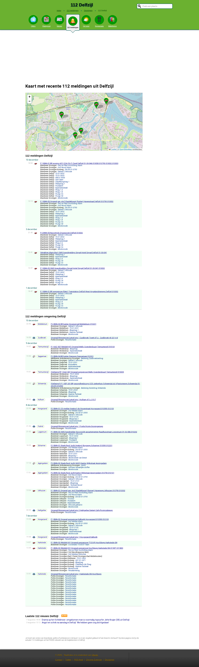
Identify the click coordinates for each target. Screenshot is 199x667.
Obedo (95, 655)
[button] (75, 134)
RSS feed (78, 660)
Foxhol (40, 426)
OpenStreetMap (125, 149)
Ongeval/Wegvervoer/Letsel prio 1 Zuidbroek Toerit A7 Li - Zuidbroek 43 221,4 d (84, 338)
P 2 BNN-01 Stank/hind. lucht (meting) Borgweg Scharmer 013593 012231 (81, 445)
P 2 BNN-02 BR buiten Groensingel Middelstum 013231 (73, 324)
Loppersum (42, 432)
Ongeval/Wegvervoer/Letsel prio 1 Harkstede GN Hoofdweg (76, 574)
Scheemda (42, 384)
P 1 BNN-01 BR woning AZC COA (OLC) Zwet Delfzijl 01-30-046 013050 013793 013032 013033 (79, 163)
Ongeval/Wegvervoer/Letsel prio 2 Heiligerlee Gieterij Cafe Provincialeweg (82, 510)
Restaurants (99, 26)
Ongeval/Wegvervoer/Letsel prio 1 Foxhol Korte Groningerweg (77, 426)
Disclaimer (109, 660)
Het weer (86, 26)
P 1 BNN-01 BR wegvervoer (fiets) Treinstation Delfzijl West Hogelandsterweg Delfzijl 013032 (79, 291)
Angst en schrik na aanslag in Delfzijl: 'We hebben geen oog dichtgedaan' (75, 622)
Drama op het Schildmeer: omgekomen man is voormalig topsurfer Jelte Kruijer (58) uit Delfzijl (85, 620)
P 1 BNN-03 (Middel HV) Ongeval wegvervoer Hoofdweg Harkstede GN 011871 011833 (87, 548)
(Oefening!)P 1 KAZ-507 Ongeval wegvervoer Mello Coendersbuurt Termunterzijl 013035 (87, 372)
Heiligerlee (42, 510)
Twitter (68, 660)
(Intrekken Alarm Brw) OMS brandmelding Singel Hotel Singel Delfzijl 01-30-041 (73, 252)
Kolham (41, 400)
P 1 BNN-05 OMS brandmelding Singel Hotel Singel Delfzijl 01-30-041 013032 (72, 268)
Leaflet (113, 149)
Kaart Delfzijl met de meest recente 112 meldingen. (83, 122)
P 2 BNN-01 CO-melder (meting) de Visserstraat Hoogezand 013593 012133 (82, 409)
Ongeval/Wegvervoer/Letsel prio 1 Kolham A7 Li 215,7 (73, 400)
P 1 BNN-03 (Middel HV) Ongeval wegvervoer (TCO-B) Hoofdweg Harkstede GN (84, 542)
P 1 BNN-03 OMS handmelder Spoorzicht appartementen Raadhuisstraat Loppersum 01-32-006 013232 (94, 432)
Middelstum (42, 324)
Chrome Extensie (94, 660)
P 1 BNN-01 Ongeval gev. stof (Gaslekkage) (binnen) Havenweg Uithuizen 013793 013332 (88, 490)
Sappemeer (42, 356)
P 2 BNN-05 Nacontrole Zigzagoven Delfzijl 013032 (61, 233)
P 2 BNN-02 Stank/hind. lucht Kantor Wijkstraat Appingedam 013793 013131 (82, 473)
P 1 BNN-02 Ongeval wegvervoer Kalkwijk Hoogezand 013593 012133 (80, 519)
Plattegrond (46, 26)
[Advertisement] (99, 55)
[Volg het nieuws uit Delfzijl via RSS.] (63, 616)
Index (59, 11)
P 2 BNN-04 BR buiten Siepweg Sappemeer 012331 (72, 356)
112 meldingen (72, 27)
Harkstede (42, 543)
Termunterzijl (43, 347)
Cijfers (33, 26)
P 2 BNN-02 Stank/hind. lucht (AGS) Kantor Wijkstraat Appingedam (79, 463)
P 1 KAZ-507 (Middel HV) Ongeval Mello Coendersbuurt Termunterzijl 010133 (83, 347)
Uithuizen (41, 491)
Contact (58, 660)
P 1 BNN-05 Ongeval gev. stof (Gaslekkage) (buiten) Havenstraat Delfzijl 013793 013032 (76, 201)
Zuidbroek (42, 338)
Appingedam (43, 463)
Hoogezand (42, 409)
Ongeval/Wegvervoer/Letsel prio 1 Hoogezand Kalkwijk (74, 537)
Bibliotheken (112, 26)
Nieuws (59, 26)
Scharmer (41, 446)
